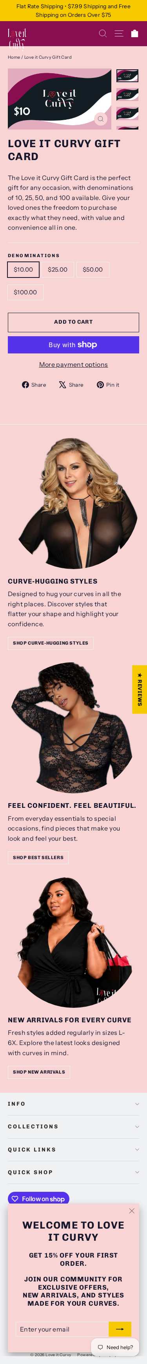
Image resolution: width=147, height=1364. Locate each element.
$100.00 (25, 292)
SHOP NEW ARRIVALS (39, 1072)
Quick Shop (30, 1172)
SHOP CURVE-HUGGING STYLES (51, 643)
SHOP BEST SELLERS (38, 857)
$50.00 (93, 269)
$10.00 (23, 269)
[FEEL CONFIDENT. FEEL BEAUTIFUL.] (73, 727)
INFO (16, 1104)
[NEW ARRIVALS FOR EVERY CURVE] (73, 942)
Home (14, 57)
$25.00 (57, 269)
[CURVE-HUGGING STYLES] (73, 503)
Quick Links (32, 1149)
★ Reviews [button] (139, 689)
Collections (33, 1126)
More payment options (73, 364)
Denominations (34, 255)
